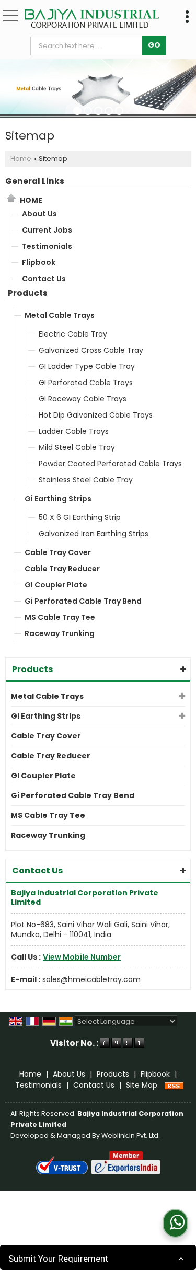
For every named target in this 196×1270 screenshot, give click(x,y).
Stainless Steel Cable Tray (86, 480)
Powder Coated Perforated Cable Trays (110, 463)
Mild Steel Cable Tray (77, 447)
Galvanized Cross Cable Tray (91, 350)
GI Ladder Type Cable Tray (87, 366)
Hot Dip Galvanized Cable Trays (96, 415)
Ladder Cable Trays (74, 431)
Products (28, 292)
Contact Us (44, 278)
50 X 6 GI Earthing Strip (80, 517)
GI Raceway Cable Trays (82, 399)
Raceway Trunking (60, 633)
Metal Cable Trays (60, 315)
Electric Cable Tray (73, 334)
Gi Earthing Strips (58, 498)
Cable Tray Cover (58, 552)
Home (20, 158)
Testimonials (47, 246)
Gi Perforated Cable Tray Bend (83, 601)
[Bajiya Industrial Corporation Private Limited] (92, 19)
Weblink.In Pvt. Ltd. (130, 1135)
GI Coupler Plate (56, 585)
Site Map (141, 1085)
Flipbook (38, 262)
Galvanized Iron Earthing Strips (93, 533)
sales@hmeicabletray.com (91, 979)
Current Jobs (47, 230)
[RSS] (174, 1085)
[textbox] (88, 46)
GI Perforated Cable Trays (86, 382)
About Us (39, 214)
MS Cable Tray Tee (60, 617)
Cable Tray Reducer (62, 568)
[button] (82, 957)
